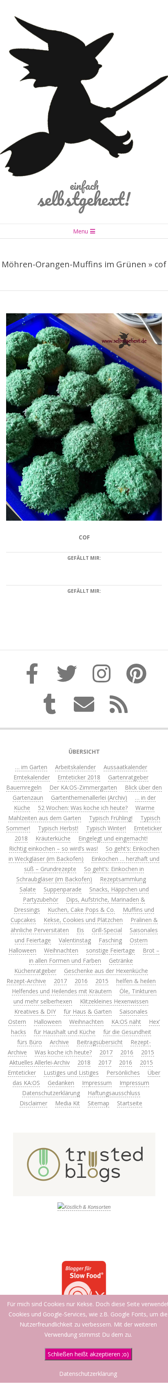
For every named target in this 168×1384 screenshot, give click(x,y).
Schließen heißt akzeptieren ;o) (88, 1354)
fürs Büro (29, 1042)
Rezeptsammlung (123, 879)
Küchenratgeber (35, 971)
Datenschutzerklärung (51, 1093)
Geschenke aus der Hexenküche (106, 971)
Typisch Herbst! (58, 828)
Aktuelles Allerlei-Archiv (39, 1062)
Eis (80, 930)
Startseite (129, 1103)
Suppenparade (63, 889)
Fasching (110, 940)
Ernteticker (22, 1072)
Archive (59, 1042)
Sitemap (98, 1103)
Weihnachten (61, 950)
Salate (28, 889)
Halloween (22, 950)
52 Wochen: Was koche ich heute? (83, 808)
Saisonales (133, 1011)
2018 (84, 1062)
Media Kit (67, 1103)
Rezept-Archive (26, 981)
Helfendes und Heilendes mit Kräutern (62, 991)
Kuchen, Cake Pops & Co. (81, 909)
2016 (81, 981)
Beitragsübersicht (100, 1042)
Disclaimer (33, 1103)
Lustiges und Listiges (71, 1072)
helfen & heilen (136, 981)
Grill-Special (107, 930)
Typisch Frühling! (111, 818)
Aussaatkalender (125, 767)
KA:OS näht (126, 1021)
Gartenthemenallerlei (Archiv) (89, 797)
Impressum (97, 1083)
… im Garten (31, 767)
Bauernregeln (24, 787)
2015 (101, 981)
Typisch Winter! (106, 828)
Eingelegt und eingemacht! (113, 838)
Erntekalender (31, 777)
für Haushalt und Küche (64, 1032)
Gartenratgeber (128, 777)
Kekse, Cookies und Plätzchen (83, 920)
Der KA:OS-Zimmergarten (83, 787)
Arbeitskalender (75, 767)
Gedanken (61, 1083)
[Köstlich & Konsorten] (84, 1207)
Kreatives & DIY (35, 1011)
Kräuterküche (53, 838)
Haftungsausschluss (114, 1093)
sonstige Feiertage (110, 950)
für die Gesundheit (127, 1032)
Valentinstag (75, 940)
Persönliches (123, 1072)
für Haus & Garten (88, 1011)
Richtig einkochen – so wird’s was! (53, 848)
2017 (60, 981)
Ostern (139, 940)
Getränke (121, 960)
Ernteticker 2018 (78, 777)
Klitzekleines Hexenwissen (114, 1001)
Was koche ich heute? (63, 1052)
